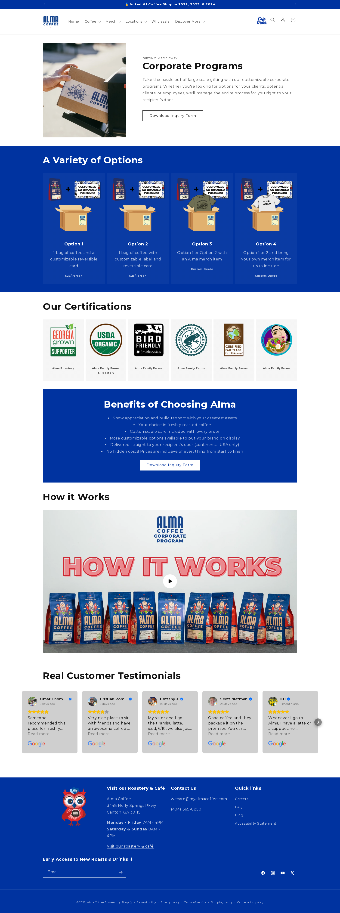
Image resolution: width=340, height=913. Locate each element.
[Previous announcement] (44, 4)
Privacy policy (170, 902)
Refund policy (146, 902)
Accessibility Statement (255, 823)
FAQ (239, 807)
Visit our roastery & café (130, 846)
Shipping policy (222, 902)
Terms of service (195, 902)
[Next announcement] (296, 4)
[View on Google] (32, 701)
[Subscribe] (121, 872)
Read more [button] (38, 734)
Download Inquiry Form (172, 115)
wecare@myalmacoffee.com (199, 799)
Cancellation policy (250, 902)
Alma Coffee (95, 902)
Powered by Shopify (118, 902)
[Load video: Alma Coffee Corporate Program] (170, 581)
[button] (92, 21)
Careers (241, 799)
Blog (239, 815)
